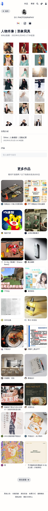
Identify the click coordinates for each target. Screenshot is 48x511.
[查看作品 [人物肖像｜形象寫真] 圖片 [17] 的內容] (39, 108)
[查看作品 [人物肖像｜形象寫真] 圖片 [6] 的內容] (8, 72)
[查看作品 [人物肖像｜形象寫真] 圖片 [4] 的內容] (24, 60)
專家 (32, 4)
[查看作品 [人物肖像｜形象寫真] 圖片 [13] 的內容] (24, 96)
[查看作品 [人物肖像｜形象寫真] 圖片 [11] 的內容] (39, 84)
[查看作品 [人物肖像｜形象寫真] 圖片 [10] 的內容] (24, 84)
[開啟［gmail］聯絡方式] (18, 23)
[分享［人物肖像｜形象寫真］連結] (25, 23)
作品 (26, 4)
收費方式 (32, 494)
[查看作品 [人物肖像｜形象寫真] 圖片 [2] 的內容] (39, 48)
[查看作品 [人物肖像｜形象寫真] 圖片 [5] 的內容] (39, 60)
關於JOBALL (28, 497)
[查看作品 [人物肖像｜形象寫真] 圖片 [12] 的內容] (8, 96)
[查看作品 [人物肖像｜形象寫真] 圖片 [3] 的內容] (8, 60)
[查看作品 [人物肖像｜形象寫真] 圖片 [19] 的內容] (24, 120)
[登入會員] (46, 4)
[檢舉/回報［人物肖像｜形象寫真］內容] (30, 23)
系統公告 (7, 494)
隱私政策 (18, 497)
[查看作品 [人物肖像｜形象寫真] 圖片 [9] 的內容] (8, 84)
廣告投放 (24, 494)
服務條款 (41, 494)
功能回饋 (15, 494)
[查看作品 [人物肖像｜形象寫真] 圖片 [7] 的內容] (24, 72)
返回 (6, 11)
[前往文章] (42, 4)
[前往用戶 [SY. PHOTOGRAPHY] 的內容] (24, 12)
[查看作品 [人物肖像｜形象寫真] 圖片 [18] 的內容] (8, 120)
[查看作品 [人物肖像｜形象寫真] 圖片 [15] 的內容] (8, 108)
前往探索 (22, 480)
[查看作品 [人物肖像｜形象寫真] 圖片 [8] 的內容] (39, 72)
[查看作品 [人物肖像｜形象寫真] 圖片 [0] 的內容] (8, 48)
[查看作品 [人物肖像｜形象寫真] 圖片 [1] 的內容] (24, 48)
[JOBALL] (2, 4)
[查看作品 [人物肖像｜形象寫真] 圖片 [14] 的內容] (39, 96)
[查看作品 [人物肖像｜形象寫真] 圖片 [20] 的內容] (37, 120)
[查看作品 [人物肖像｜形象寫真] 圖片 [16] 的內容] (24, 108)
